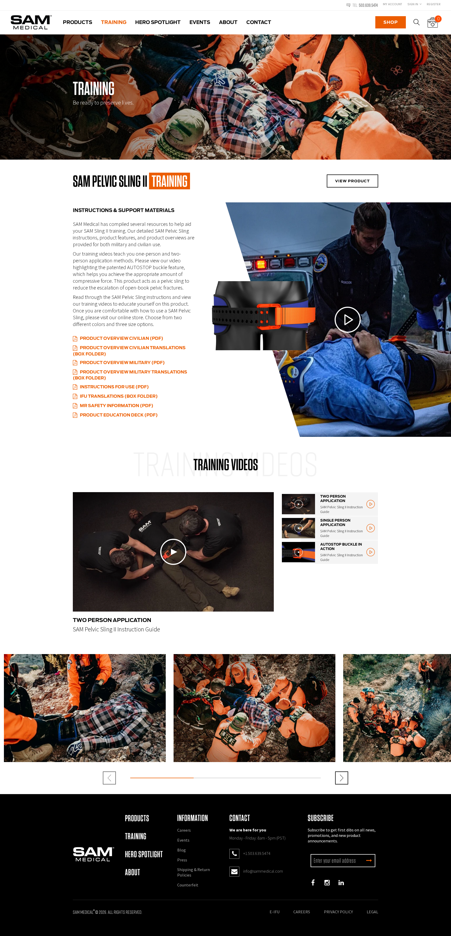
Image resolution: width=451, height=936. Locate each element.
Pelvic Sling (177, 230)
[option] (173, 566)
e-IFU (275, 911)
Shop (390, 22)
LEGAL (372, 911)
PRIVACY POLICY (338, 911)
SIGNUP (369, 860)
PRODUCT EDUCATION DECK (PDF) (119, 415)
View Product (352, 181)
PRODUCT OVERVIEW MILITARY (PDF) (122, 362)
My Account (392, 4)
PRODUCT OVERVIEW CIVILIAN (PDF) (121, 338)
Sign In (412, 4)
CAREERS (301, 911)
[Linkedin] (341, 883)
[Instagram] (327, 883)
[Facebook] (313, 883)
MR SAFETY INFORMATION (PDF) (116, 405)
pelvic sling (172, 280)
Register (434, 4)
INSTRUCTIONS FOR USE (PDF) (114, 386)
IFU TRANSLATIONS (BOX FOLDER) (119, 396)
